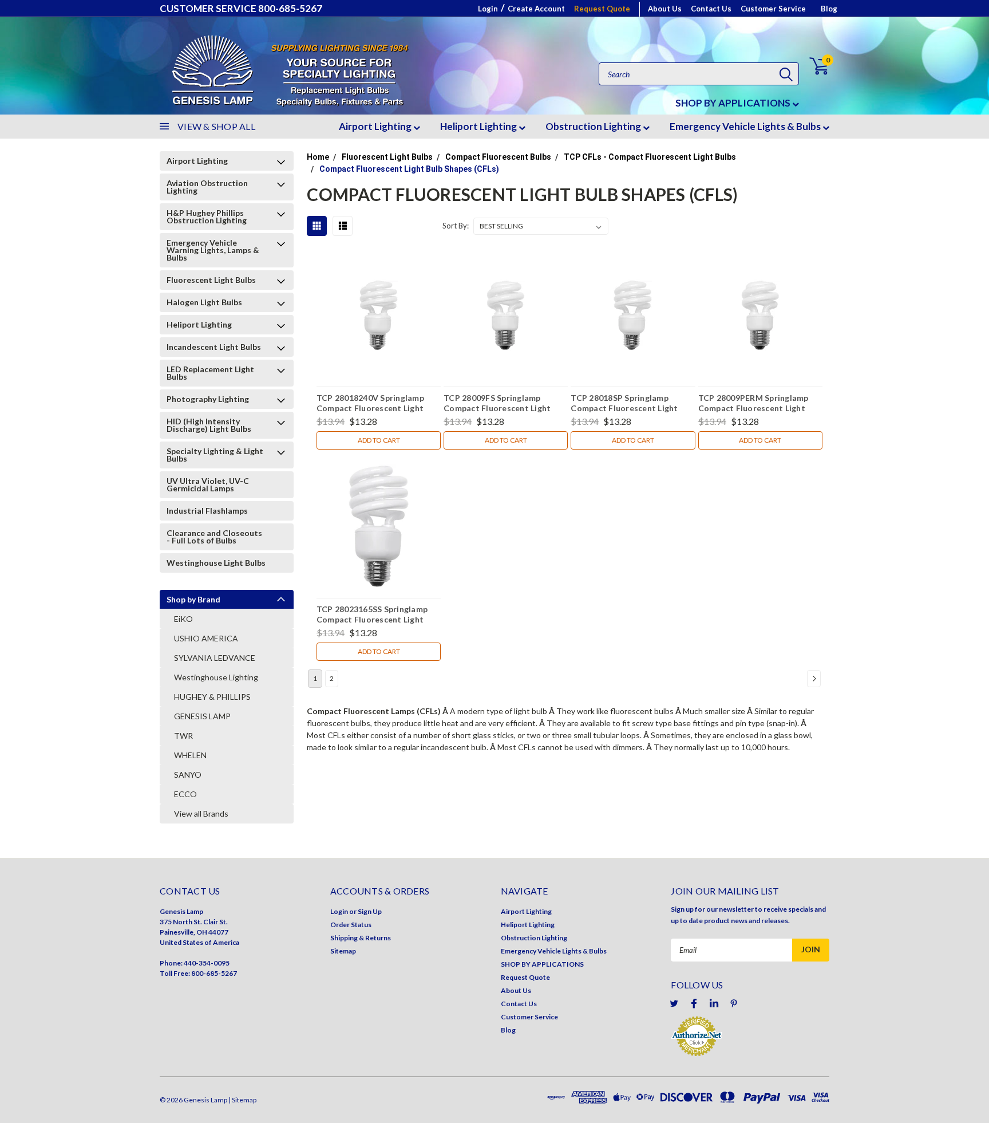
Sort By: (455, 225)
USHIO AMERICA (206, 638)
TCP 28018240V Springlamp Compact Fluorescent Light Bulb (370, 404)
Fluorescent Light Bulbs (211, 280)
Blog (829, 8)
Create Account (536, 8)
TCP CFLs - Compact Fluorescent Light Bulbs (650, 156)
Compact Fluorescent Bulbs (498, 156)
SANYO (187, 774)
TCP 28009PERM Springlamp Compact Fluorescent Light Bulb (753, 404)
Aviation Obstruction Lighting (207, 186)
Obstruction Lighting (594, 126)
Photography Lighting (208, 399)
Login (488, 8)
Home (318, 156)
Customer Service (773, 8)
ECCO (185, 794)
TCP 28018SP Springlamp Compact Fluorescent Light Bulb (624, 404)
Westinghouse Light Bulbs (216, 563)
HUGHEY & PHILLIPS (212, 697)
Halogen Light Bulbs (204, 302)
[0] (812, 66)
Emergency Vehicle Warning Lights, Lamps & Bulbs (213, 250)
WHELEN (190, 755)
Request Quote (602, 8)
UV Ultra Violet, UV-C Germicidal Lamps (208, 484)
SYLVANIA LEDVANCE (214, 658)
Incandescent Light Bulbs (214, 347)
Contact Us (711, 8)
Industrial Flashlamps (207, 510)
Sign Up (370, 911)
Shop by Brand (193, 599)
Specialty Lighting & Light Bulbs (215, 454)
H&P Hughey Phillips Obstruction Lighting (207, 216)
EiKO (183, 619)
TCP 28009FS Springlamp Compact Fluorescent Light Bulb (497, 404)
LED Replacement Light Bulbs (210, 372)
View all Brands (201, 813)
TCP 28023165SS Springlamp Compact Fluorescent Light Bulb (372, 615)
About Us (665, 8)
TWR (183, 735)
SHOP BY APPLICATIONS (733, 103)
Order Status (350, 924)
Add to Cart (379, 440)
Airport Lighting (376, 126)
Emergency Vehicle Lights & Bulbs (746, 126)
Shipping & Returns (360, 937)
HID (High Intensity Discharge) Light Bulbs (209, 425)
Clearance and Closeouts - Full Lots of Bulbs (214, 536)
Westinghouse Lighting (216, 677)
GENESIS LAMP (202, 716)
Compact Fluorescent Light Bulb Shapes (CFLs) (409, 169)
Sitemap (343, 951)
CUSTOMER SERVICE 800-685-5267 (241, 8)
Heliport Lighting (479, 126)
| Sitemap (242, 1100)
